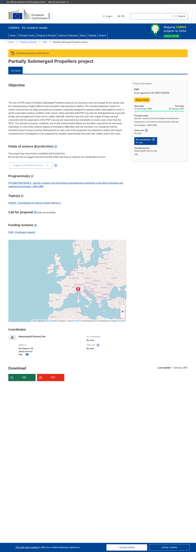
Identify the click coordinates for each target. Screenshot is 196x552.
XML (24, 377)
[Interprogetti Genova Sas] (78, 289)
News (83, 35)
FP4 (45, 42)
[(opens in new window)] (31, 14)
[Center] (122, 311)
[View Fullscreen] (122, 301)
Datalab (92, 35)
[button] (121, 16)
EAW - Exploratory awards (21, 232)
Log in (109, 16)
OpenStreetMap (52, 321)
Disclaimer (122, 321)
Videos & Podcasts (68, 35)
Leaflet (34, 321)
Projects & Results (46, 35)
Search (102, 35)
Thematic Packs (26, 35)
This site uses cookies (27, 547)
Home (13, 35)
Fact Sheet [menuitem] (16, 71)
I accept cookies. (126, 547)
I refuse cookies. (169, 547)
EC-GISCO (76, 321)
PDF (53, 377)
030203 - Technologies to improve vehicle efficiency (34, 203)
